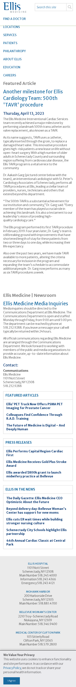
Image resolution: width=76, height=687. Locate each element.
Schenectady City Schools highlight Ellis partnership (36, 532)
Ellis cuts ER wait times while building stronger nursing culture (34, 521)
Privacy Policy (12, 668)
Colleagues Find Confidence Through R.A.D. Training (34, 417)
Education (11, 67)
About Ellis (12, 59)
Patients (10, 43)
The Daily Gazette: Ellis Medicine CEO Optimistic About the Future (34, 500)
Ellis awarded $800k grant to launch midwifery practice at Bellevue (33, 474)
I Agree (12, 680)
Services (9, 35)
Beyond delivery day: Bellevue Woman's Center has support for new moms (36, 511)
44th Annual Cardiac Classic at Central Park (35, 542)
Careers (9, 75)
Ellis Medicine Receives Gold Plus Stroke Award (36, 464)
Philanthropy (14, 51)
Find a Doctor (14, 19)
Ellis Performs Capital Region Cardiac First (34, 453)
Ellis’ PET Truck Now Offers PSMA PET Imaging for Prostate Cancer (34, 406)
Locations (11, 27)
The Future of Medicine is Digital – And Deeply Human (35, 427)
